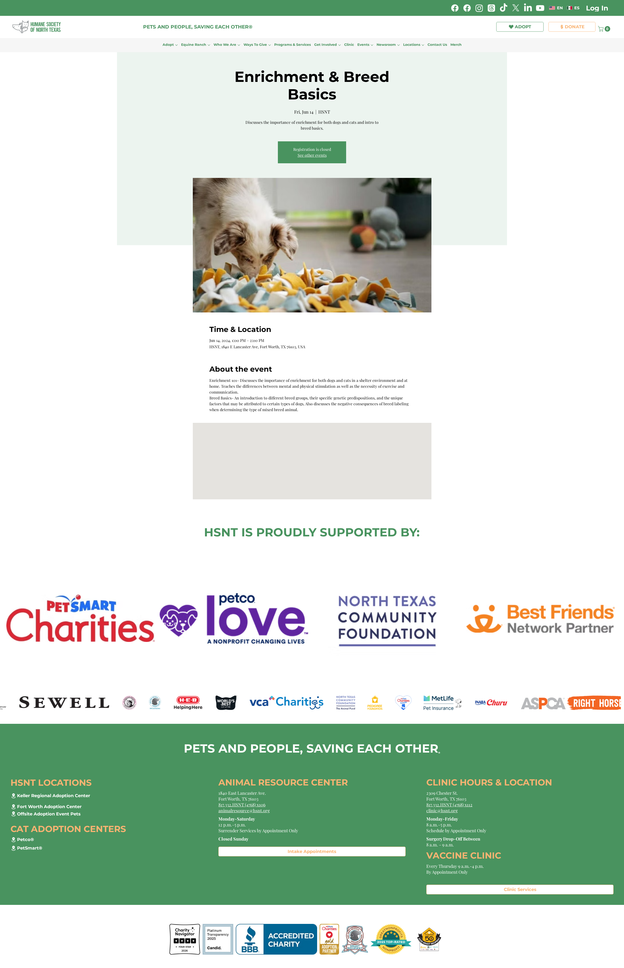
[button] (416, 17)
